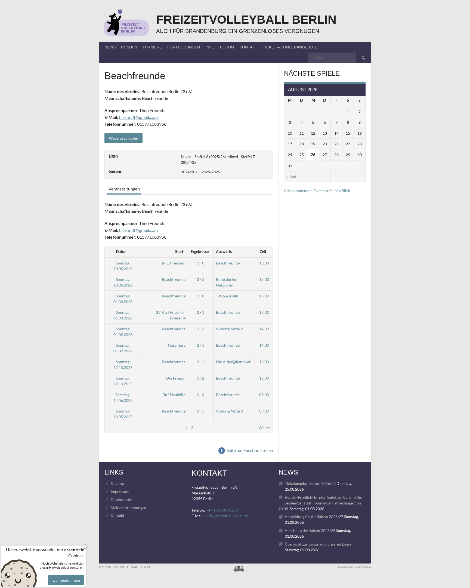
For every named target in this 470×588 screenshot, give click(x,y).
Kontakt (248, 47)
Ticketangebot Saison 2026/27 (310, 483)
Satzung (117, 483)
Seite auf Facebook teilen (249, 450)
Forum (227, 47)
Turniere (152, 47)
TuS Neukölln (227, 296)
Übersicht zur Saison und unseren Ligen (318, 544)
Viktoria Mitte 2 (229, 329)
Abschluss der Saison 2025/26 (310, 530)
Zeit (263, 252)
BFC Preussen (173, 263)
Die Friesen (175, 378)
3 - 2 (200, 361)
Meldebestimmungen (128, 507)
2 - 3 (200, 279)
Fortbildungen (183, 47)
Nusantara (176, 345)
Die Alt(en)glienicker (233, 361)
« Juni (291, 176)
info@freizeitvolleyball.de (227, 515)
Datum (122, 252)
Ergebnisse (200, 252)
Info (210, 47)
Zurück (113, 427)
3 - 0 (200, 263)
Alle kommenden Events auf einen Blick (317, 190)
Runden (129, 47)
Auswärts (224, 252)
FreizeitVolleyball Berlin (246, 19)
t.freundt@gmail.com (138, 117)
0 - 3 (200, 394)
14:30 (264, 329)
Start (179, 252)
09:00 (264, 394)
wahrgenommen (66, 580)
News (110, 47)
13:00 (264, 263)
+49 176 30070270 (222, 510)
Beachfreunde (228, 263)
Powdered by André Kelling (354, 567)
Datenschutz (121, 499)
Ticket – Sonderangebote (290, 47)
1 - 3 (200, 411)
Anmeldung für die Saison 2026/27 (314, 516)
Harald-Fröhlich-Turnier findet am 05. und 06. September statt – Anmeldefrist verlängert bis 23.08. (320, 503)
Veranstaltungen (124, 188)
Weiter (264, 427)
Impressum (120, 491)
